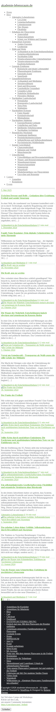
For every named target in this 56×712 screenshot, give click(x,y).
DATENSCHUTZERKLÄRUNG (21, 621)
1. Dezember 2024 (9, 228)
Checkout (11, 616)
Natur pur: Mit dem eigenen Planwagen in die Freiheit (30, 653)
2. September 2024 (9, 522)
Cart (8, 614)
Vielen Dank (12, 675)
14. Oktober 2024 (8, 307)
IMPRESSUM (13, 639)
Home (9, 636)
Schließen (6, 709)
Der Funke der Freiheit (12, 395)
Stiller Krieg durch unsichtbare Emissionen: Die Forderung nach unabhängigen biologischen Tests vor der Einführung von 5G (27, 440)
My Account (12, 651)
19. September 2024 (9, 479)
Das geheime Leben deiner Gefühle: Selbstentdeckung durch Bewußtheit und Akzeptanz (26, 528)
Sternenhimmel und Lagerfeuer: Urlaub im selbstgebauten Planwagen (25, 664)
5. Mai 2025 (6, 190)
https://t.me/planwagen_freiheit (14, 704)
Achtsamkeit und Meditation (13, 263)
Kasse (9, 644)
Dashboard (11, 619)
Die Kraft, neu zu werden (12, 273)
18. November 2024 (9, 268)
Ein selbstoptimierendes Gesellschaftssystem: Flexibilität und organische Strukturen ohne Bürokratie (26, 486)
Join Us (10, 641)
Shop (9, 661)
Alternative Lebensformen (12, 514)
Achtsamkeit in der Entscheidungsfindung (19, 225)
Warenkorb (11, 678)
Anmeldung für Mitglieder (18, 609)
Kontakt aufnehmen (15, 646)
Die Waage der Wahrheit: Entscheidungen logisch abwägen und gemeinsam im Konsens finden (24, 314)
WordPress (24, 690)
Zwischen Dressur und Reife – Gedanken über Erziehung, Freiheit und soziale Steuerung (28, 196)
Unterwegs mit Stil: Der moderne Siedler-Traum (27, 673)
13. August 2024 (8, 564)
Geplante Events (14, 634)
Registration (12, 656)
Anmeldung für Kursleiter (18, 607)
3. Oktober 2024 (8, 350)
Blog (9, 612)
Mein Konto (12, 648)
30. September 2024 (9, 390)
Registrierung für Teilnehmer (19, 658)
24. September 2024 (9, 432)
